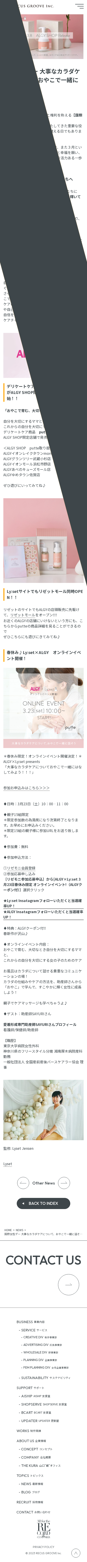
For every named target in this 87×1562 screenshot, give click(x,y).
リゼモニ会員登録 (21, 868)
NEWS (19, 1230)
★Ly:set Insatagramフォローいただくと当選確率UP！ (42, 903)
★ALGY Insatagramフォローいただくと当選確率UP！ (43, 914)
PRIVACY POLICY (43, 1547)
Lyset (7, 1163)
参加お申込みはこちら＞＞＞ (26, 787)
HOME (8, 1230)
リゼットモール (22, 614)
